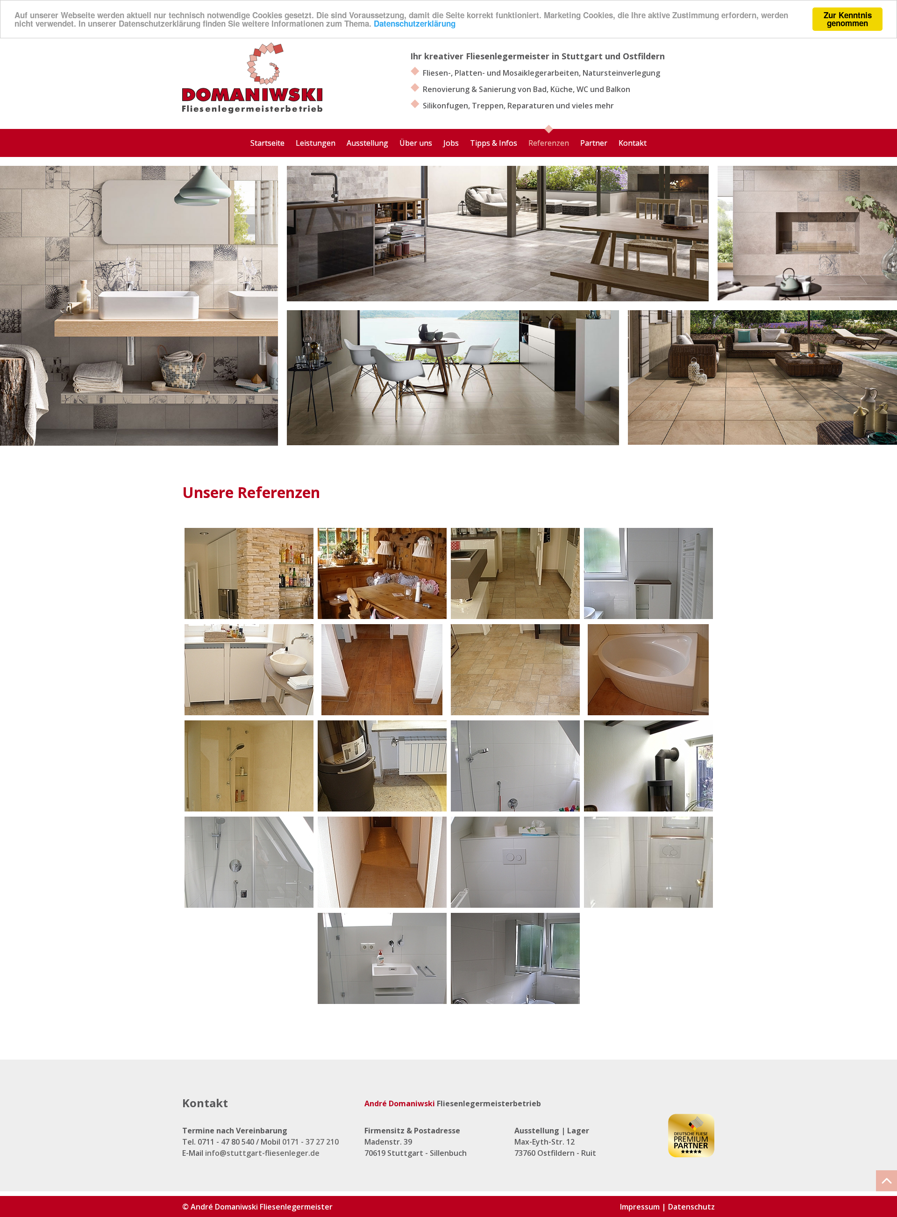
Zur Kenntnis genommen (848, 18)
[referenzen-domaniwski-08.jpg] (515, 765)
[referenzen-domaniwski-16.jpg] (515, 573)
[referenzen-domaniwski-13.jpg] (382, 669)
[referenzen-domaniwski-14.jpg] (249, 669)
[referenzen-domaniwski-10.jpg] (249, 765)
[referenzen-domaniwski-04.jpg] (515, 862)
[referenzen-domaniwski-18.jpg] (249, 573)
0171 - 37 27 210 (310, 1142)
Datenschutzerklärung (415, 23)
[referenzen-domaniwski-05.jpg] (382, 862)
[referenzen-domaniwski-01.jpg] (515, 958)
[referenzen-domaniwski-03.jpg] (648, 862)
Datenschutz (691, 1207)
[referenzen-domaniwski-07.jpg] (648, 765)
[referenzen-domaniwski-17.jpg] (382, 573)
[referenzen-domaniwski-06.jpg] (249, 862)
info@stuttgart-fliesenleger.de (262, 1153)
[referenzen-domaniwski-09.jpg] (382, 765)
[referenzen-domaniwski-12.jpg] (515, 669)
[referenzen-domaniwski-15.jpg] (648, 573)
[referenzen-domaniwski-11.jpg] (648, 669)
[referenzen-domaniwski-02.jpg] (382, 958)
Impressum (640, 1207)
